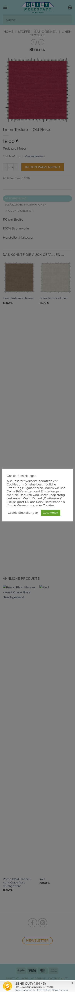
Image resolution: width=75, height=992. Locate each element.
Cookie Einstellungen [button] (23, 512)
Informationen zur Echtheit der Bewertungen (41, 990)
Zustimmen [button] (50, 512)
